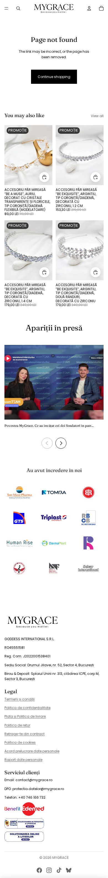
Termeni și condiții (19, 699)
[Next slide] (60, 443)
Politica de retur (17, 725)
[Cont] (89, 8)
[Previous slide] (47, 443)
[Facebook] (39, 870)
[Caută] (18, 8)
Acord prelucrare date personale (31, 751)
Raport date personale (23, 759)
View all (97, 115)
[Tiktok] (59, 870)
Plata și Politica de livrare (25, 716)
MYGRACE (60, 857)
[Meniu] (6, 8)
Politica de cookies (20, 742)
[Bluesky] (68, 870)
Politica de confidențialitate (27, 707)
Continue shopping (54, 76)
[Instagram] (49, 870)
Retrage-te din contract (24, 733)
